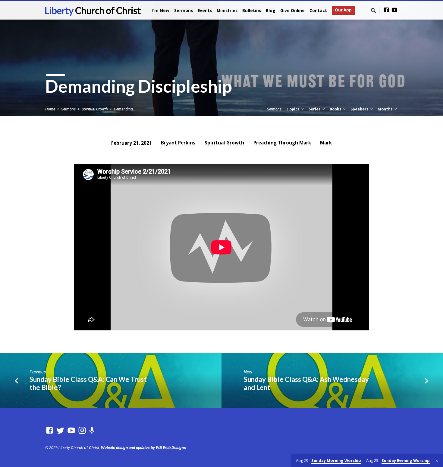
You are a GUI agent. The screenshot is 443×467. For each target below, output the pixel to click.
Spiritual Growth (95, 109)
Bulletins (251, 10)
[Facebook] (386, 10)
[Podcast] (92, 431)
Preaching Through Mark (282, 143)
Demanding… (124, 109)
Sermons (183, 10)
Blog (270, 10)
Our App (343, 10)
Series (315, 109)
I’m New (160, 10)
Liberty (93, 10)
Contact (318, 10)
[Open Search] (373, 10)
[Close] (437, 461)
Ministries (227, 10)
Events (205, 10)
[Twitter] (60, 430)
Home (50, 109)
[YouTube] (394, 10)
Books (336, 109)
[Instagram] (82, 430)
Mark (326, 143)
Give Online (292, 10)
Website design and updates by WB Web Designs (143, 447)
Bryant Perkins (178, 143)
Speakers (359, 109)
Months (386, 109)
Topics (293, 109)
